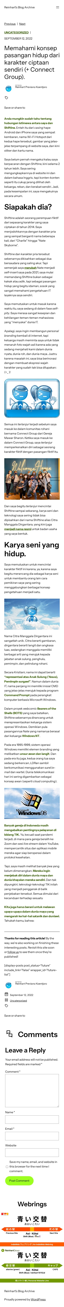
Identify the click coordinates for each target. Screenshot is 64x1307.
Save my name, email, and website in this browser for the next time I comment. (33, 1166)
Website (10, 1145)
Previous (10, 24)
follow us (13, 952)
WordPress (38, 1299)
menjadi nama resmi (17, 529)
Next (22, 24)
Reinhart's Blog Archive (19, 7)
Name (10, 1112)
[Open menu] (57, 7)
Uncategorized (16, 32)
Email (9, 1128)
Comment (12, 1071)
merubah (30, 267)
